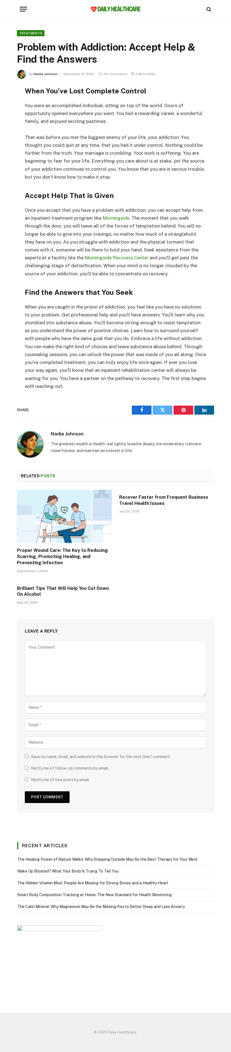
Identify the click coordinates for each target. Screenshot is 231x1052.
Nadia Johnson (45, 74)
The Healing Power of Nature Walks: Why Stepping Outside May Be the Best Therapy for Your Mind (107, 859)
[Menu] (23, 9)
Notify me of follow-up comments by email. (70, 768)
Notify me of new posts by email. (60, 779)
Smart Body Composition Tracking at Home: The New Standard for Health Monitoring (94, 895)
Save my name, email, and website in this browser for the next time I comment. (101, 756)
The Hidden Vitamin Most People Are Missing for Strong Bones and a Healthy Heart (92, 883)
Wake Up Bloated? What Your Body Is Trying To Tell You (68, 871)
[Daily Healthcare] (115, 9)
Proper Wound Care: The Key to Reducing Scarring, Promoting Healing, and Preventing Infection (62, 556)
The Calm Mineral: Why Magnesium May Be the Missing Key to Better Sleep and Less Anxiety (101, 906)
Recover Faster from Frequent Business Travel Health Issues (163, 500)
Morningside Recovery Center (116, 257)
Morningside (116, 218)
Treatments (30, 33)
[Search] (208, 9)
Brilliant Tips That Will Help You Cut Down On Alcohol (63, 591)
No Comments (115, 74)
